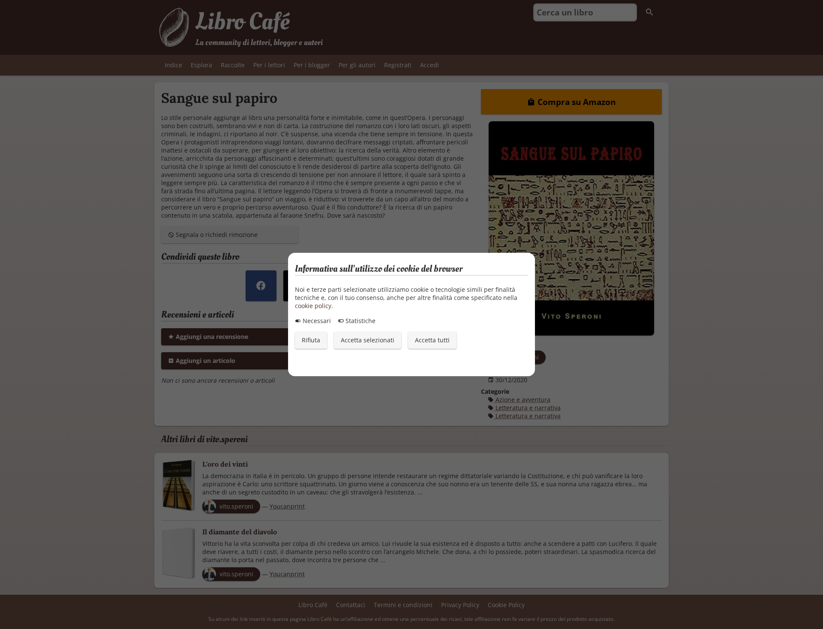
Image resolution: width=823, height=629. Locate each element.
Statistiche (359, 321)
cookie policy (313, 306)
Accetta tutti (432, 340)
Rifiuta (311, 340)
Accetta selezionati (367, 340)
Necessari (316, 321)
